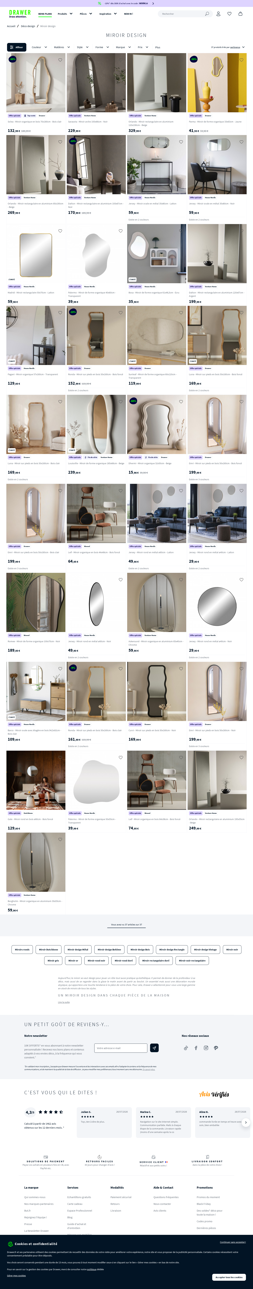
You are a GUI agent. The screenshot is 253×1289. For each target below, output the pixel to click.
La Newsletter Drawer (36, 1230)
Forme (99, 47)
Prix (140, 47)
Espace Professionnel (79, 1210)
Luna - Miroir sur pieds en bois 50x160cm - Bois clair (34, 463)
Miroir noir (232, 949)
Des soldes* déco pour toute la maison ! (210, 1212)
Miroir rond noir (96, 960)
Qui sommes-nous (34, 1197)
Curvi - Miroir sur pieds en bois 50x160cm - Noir (152, 730)
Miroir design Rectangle (172, 949)
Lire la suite (64, 1002)
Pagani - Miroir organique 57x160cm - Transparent (33, 374)
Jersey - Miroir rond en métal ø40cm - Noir (210, 641)
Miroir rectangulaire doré (155, 960)
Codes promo (204, 1221)
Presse (28, 1224)
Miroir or (73, 960)
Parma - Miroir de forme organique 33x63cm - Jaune (215, 121)
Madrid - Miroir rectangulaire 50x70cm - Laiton (31, 292)
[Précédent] (84, 1122)
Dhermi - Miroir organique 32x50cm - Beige (150, 463)
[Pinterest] (216, 1048)
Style (80, 47)
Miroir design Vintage (205, 949)
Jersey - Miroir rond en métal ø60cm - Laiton (151, 552)
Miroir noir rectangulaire (192, 960)
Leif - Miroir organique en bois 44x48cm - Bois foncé (94, 552)
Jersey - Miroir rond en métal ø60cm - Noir (89, 641)
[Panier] (240, 13)
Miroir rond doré (124, 960)
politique (91, 1269)
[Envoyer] (154, 1048)
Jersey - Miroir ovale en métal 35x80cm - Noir (212, 203)
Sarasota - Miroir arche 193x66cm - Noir (88, 121)
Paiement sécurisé (120, 1197)
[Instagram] (206, 1048)
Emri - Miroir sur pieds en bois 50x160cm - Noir (212, 730)
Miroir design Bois (140, 949)
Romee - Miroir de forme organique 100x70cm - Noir (34, 641)
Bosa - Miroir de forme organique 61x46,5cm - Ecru (154, 292)
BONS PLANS (45, 13)
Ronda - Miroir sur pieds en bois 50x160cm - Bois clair (95, 730)
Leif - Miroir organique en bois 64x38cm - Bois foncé (154, 819)
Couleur (36, 47)
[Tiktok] (186, 1048)
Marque (120, 47)
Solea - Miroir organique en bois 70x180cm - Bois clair (34, 121)
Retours (115, 1204)
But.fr (27, 1210)
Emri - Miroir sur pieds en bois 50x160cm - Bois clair (33, 552)
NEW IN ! (128, 13)
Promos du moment (208, 1197)
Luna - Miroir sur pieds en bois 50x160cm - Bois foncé (215, 374)
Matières (59, 47)
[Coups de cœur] (229, 13)
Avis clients (160, 1210)
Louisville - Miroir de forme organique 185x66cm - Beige (96, 463)
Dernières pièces (206, 1228)
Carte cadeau (74, 1204)
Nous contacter (162, 1204)
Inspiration (105, 13)
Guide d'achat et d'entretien (76, 1226)
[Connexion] (218, 14)
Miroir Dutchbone (48, 949)
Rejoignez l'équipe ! (35, 1217)
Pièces (83, 13)
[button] (126, 47)
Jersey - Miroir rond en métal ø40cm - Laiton (211, 552)
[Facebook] (196, 1048)
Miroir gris (53, 960)
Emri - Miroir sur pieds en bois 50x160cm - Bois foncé (215, 463)
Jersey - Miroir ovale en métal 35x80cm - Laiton (152, 203)
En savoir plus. (149, 1069)
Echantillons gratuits (79, 1197)
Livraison (115, 1210)
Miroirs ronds (22, 949)
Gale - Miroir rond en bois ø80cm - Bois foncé (30, 819)
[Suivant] (246, 1122)
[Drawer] (20, 14)
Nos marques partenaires (39, 1204)
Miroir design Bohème (109, 949)
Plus (157, 47)
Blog (69, 1217)
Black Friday (204, 1204)
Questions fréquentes (166, 1197)
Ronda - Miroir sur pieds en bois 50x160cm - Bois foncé (95, 374)
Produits (62, 13)
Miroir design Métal (78, 949)
